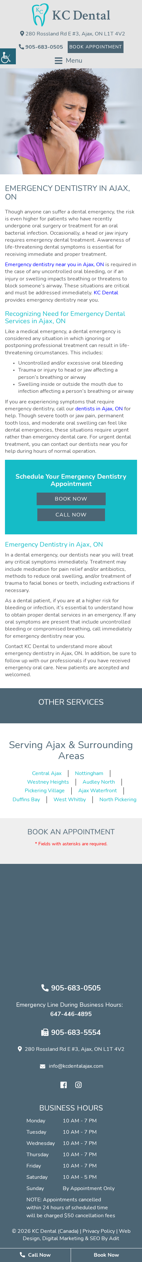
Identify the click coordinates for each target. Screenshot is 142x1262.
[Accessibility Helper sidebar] (8, 56)
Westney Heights (48, 782)
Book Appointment (95, 47)
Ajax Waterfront (97, 790)
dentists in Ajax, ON (99, 408)
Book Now (71, 499)
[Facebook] (64, 1085)
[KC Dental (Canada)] (71, 15)
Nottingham (89, 773)
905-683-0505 (43, 47)
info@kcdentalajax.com (76, 1066)
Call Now (71, 514)
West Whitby (69, 799)
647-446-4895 (71, 1014)
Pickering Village (45, 790)
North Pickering (117, 799)
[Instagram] (79, 1085)
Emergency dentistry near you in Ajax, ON (54, 264)
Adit (114, 1238)
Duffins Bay (26, 799)
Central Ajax (46, 773)
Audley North (99, 782)
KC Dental (106, 292)
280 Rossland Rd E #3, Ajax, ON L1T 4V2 (74, 33)
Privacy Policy (99, 1231)
